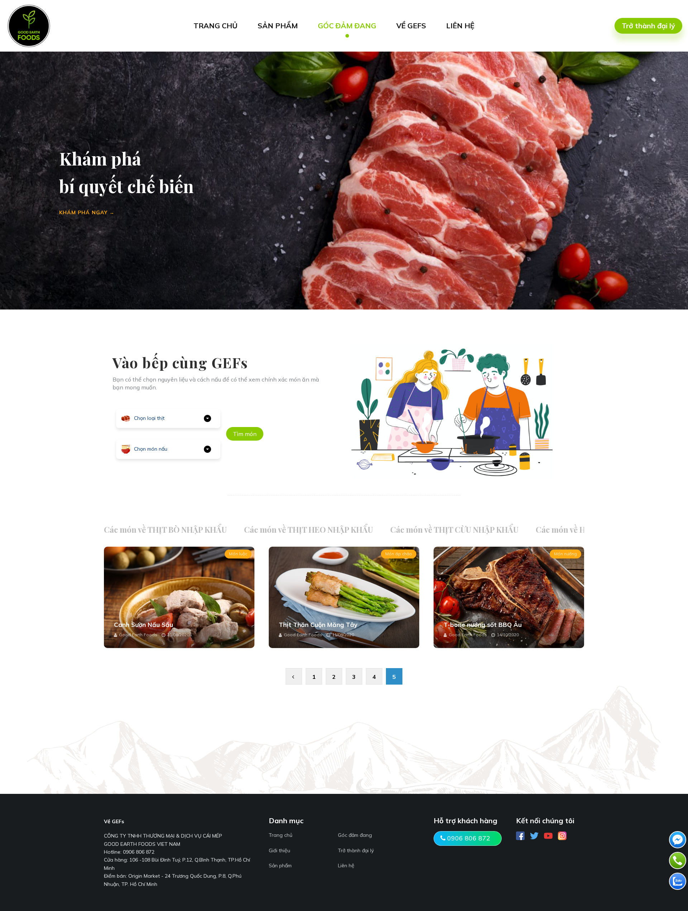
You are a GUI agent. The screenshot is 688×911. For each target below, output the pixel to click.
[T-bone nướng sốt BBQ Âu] (509, 597)
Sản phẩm (280, 865)
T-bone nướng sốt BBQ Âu (483, 624)
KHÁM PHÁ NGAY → (87, 212)
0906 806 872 (467, 838)
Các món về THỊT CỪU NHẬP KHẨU (454, 529)
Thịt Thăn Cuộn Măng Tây (318, 624)
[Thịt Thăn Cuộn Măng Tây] (344, 597)
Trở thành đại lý (648, 25)
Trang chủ (280, 835)
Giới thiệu (279, 850)
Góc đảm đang (355, 835)
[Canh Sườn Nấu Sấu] (179, 597)
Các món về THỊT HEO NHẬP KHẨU (308, 529)
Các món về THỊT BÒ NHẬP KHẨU (165, 529)
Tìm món (245, 433)
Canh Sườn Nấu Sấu (143, 624)
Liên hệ (346, 865)
